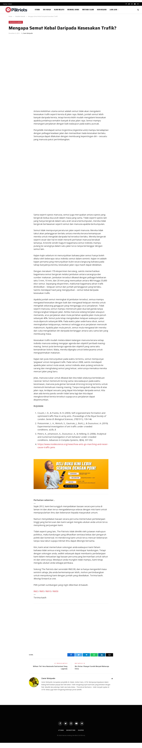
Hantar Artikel (7, 4)
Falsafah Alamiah (16, 22)
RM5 (42, 591)
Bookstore (70, 730)
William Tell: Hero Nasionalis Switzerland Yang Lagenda (50, 667)
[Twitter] (12, 112)
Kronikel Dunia (73, 9)
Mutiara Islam (88, 9)
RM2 (36, 591)
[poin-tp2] (71, 488)
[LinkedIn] (12, 116)
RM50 (55, 591)
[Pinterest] (12, 121)
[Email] (12, 126)
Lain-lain (113, 9)
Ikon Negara (102, 9)
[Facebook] (12, 107)
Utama (37, 9)
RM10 (48, 591)
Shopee (81, 730)
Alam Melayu (59, 9)
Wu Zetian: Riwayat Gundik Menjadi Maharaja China (92, 667)
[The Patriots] (16, 10)
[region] (90, 177)
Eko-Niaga (47, 9)
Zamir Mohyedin (28, 33)
